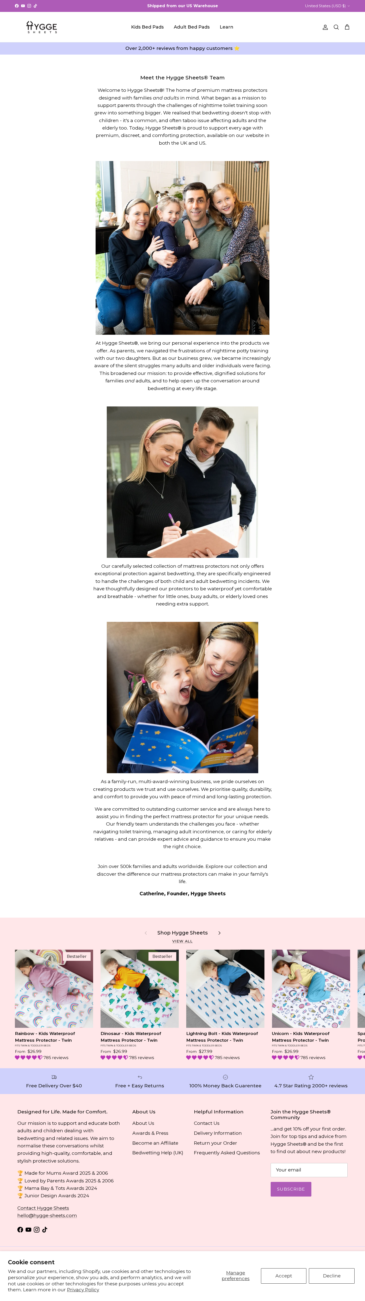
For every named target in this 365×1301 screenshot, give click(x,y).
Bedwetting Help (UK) (157, 1153)
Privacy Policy (83, 1290)
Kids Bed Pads (147, 27)
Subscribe (291, 1189)
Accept (283, 1276)
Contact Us (206, 1123)
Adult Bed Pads (192, 27)
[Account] (324, 27)
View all (182, 941)
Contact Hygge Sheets (43, 1208)
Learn (226, 27)
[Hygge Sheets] (41, 27)
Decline (332, 1276)
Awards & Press (150, 1133)
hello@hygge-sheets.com (47, 1215)
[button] (29, 1057)
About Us (143, 1123)
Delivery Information (218, 1133)
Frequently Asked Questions (227, 1153)
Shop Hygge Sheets (182, 933)
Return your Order (215, 1143)
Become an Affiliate (155, 1143)
